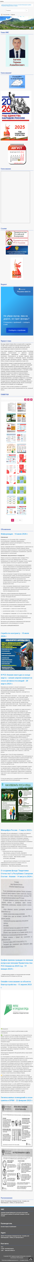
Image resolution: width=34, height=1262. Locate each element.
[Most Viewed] (28, 399)
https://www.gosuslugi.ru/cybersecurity (18, 866)
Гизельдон (11, 357)
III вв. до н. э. (14, 374)
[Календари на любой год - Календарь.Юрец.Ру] (17, 153)
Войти (2, 1)
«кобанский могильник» (16, 369)
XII (9, 374)
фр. (20, 382)
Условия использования (26, 1260)
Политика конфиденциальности (10, 1260)
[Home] (2, 14)
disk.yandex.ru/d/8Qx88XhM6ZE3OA (10, 625)
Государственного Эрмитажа (8, 381)
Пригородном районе (21, 351)
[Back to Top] (30, 1259)
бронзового (4, 373)
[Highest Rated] (31, 399)
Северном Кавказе (23, 373)
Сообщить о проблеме (17, 330)
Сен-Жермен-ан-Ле (12, 384)
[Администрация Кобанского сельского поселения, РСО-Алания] (17, 5)
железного (10, 373)
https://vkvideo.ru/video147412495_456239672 (15, 853)
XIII (7, 374)
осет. (18, 365)
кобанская (3, 374)
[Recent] (25, 399)
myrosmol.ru (19, 619)
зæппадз (22, 365)
